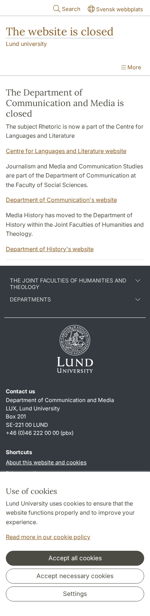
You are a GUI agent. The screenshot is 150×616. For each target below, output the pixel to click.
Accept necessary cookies (75, 576)
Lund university (26, 43)
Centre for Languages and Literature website (66, 151)
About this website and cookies (46, 462)
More (133, 67)
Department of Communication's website (61, 199)
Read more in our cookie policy (48, 537)
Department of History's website (50, 249)
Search (71, 8)
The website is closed (60, 31)
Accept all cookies (75, 558)
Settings (75, 593)
